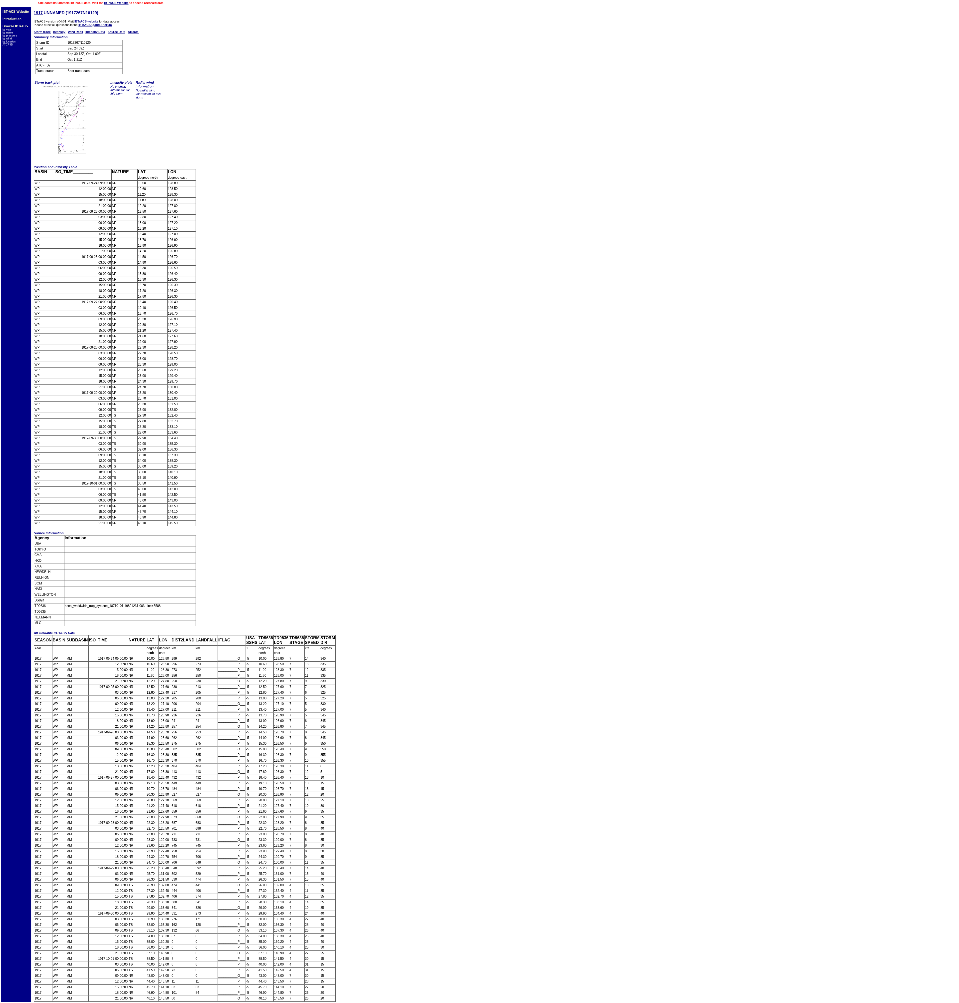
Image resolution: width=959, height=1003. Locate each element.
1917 (38, 13)
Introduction (11, 19)
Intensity (59, 32)
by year (7, 29)
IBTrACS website (86, 21)
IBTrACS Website (116, 3)
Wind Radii (75, 32)
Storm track (42, 32)
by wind (7, 38)
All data (133, 32)
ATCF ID (7, 44)
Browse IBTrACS (15, 26)
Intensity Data (95, 32)
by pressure (9, 35)
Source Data (116, 32)
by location (8, 41)
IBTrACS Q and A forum (95, 25)
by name (7, 32)
